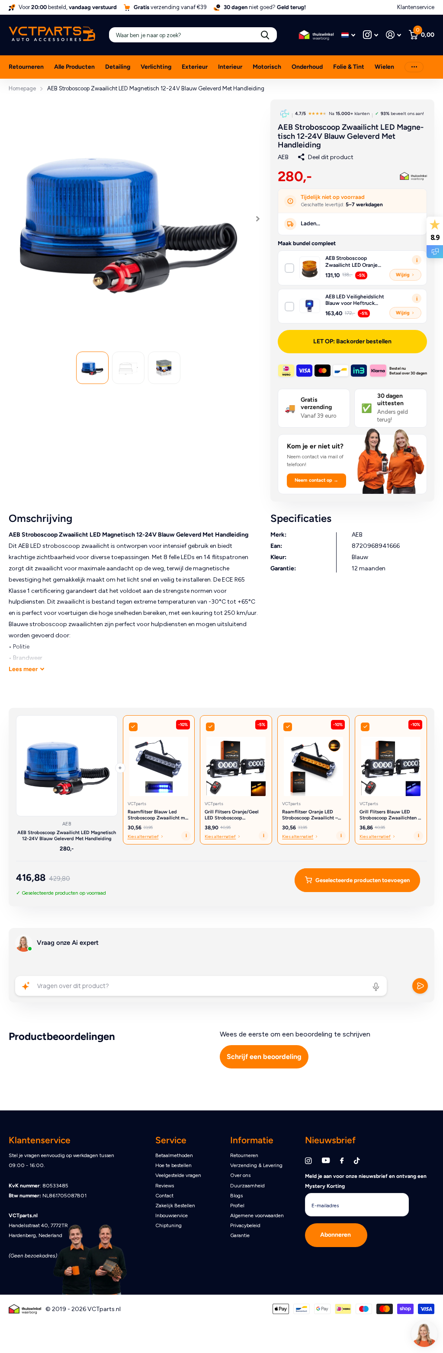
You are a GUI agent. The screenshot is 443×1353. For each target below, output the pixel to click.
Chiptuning (168, 1225)
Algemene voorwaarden (257, 1215)
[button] (258, 219)
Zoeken (265, 34)
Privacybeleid (245, 1225)
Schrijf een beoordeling (264, 1056)
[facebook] (341, 1161)
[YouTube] (326, 1161)
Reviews (164, 1186)
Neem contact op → (316, 480)
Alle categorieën (117, 72)
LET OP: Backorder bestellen (352, 341)
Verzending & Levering (256, 1165)
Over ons (240, 1175)
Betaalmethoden (174, 1155)
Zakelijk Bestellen (175, 1206)
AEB (283, 157)
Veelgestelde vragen (178, 1175)
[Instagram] (308, 1161)
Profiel (237, 1206)
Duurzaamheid (247, 1186)
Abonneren (336, 1234)
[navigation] (92, 368)
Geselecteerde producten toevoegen (362, 880)
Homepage (22, 88)
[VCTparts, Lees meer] (371, 35)
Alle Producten (74, 66)
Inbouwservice (171, 1215)
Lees (23, 669)
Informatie (251, 1140)
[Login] (393, 35)
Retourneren (26, 66)
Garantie (240, 1235)
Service (170, 1140)
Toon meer (414, 67)
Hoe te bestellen (173, 1165)
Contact (164, 1196)
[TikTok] (357, 1161)
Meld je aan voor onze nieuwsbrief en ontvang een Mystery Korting (366, 1181)
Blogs (236, 1196)
